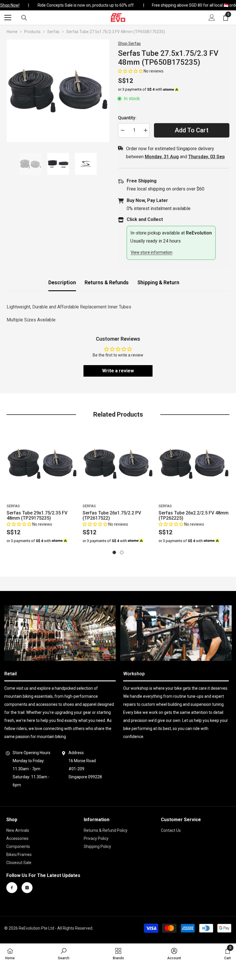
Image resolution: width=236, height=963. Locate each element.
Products (32, 31)
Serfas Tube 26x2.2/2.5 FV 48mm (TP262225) (194, 515)
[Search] (24, 17)
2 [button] (121, 552)
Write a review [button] (118, 370)
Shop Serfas (129, 43)
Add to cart (191, 130)
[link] (60, 633)
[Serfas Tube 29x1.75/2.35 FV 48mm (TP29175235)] (42, 463)
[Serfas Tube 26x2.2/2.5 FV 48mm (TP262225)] (194, 463)
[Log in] (212, 17)
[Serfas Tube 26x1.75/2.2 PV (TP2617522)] (118, 463)
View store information (151, 252)
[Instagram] (27, 887)
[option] (58, 90)
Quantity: (127, 118)
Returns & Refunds (107, 282)
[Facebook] (11, 887)
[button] (131, 71)
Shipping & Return (158, 282)
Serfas (53, 31)
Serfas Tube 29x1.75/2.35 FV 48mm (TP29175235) (37, 515)
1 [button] (114, 552)
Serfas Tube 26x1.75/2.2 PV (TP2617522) (112, 515)
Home (12, 31)
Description (62, 282)
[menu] (7, 17)
